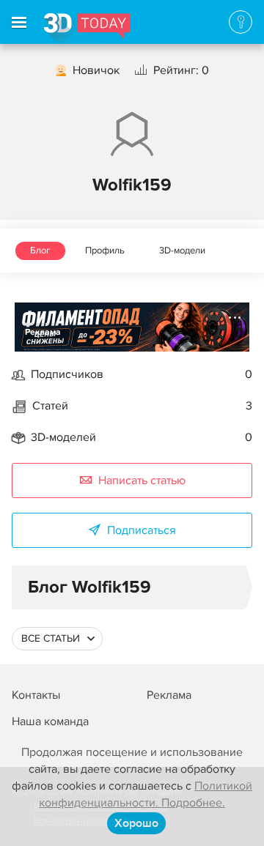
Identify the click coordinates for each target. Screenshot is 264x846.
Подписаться (141, 530)
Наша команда (50, 721)
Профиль (105, 250)
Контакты (36, 695)
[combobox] (57, 638)
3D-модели (182, 250)
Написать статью (142, 480)
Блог (40, 250)
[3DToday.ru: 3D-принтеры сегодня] (87, 28)
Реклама (43, 332)
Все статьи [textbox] (50, 638)
